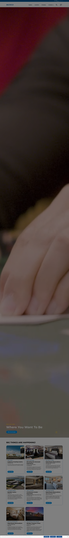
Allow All (59, 536)
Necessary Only (52, 536)
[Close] (67, 537)
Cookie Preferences (46, 536)
